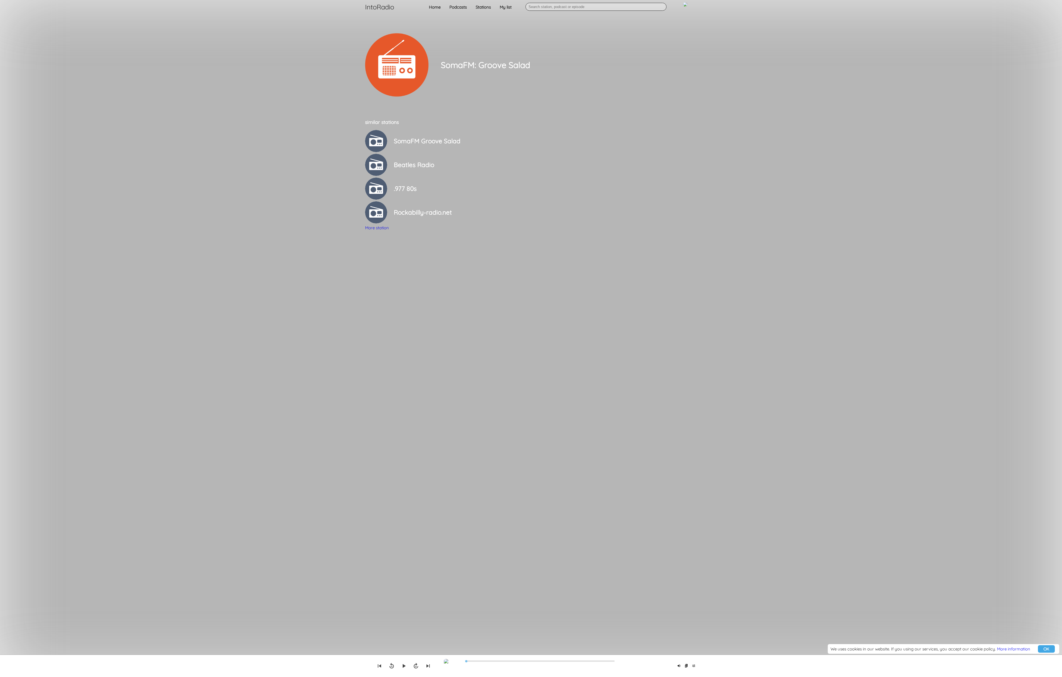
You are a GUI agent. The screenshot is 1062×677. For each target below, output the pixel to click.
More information (1013, 649)
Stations (483, 7)
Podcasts (458, 7)
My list (506, 7)
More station (377, 227)
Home (435, 7)
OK (1046, 649)
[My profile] (685, 7)
